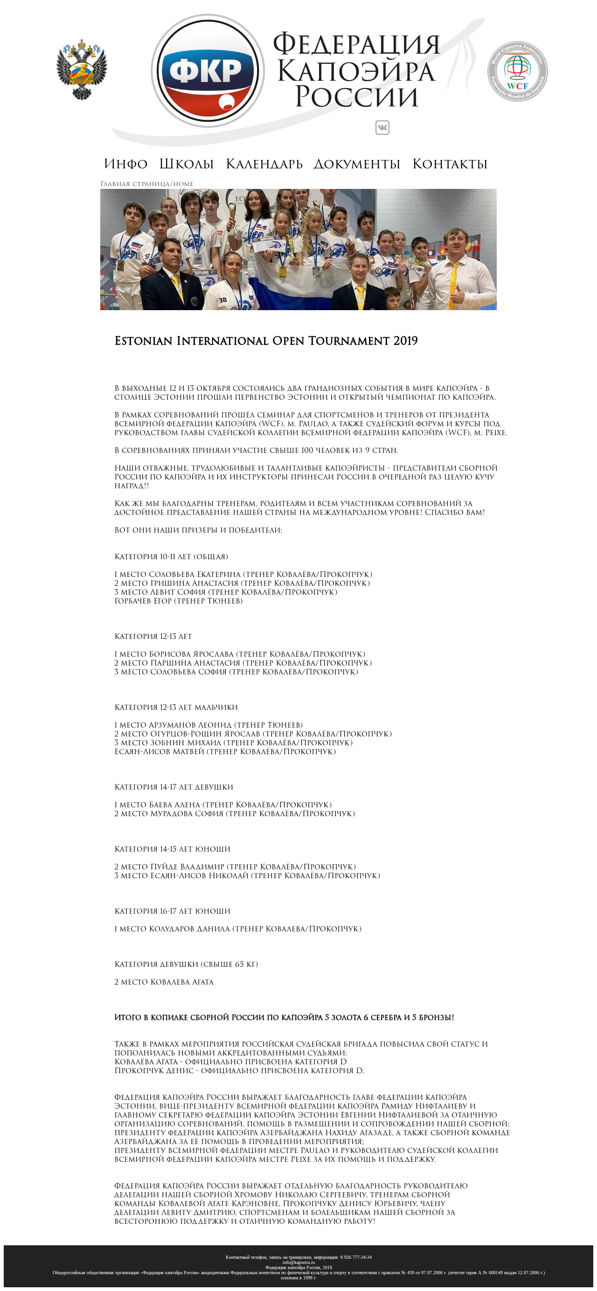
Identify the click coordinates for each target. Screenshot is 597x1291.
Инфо (126, 165)
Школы (187, 165)
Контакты (450, 165)
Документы (357, 165)
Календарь (264, 165)
